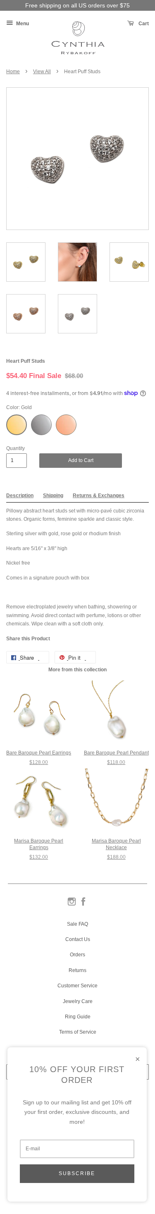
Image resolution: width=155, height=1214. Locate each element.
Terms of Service (77, 1032)
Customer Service (77, 986)
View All (42, 71)
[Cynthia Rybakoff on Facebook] (83, 905)
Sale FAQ (77, 924)
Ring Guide (78, 1017)
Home (13, 71)
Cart (143, 23)
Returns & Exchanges (98, 495)
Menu (22, 23)
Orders (77, 955)
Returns (77, 970)
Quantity (15, 448)
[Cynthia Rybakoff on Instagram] (72, 905)
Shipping (53, 495)
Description (19, 495)
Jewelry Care (78, 1001)
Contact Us (77, 939)
